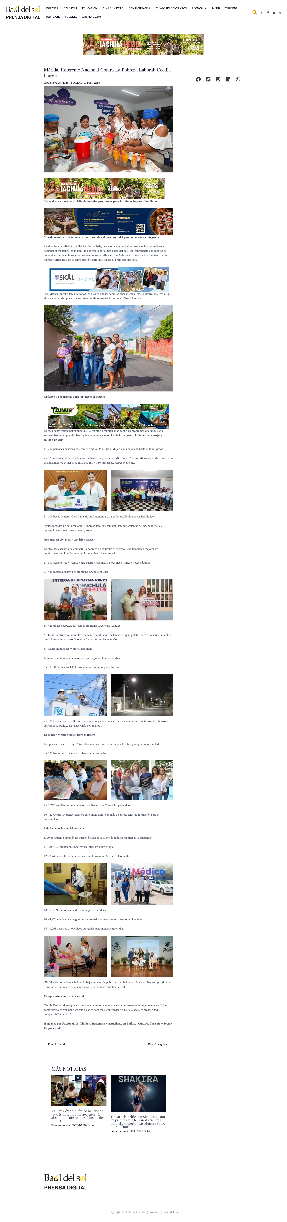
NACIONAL (53, 17)
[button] (254, 13)
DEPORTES (70, 8)
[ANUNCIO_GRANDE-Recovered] (108, 416)
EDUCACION (89, 8)
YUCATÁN (71, 17)
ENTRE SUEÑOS (91, 17)
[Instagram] (280, 12)
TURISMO (231, 8)
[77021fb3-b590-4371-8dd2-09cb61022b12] (108, 279)
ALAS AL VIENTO (113, 8)
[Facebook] (268, 12)
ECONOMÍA (199, 8)
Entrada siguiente (160, 1044)
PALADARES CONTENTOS (171, 8)
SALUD (215, 8)
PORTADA (78, 82)
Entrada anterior (55, 1044)
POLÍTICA (52, 8)
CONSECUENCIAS (139, 8)
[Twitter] (262, 12)
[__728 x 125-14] (143, 44)
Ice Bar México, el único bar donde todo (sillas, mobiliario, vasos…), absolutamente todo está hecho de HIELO (77, 1116)
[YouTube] (274, 12)
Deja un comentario (60, 1125)
